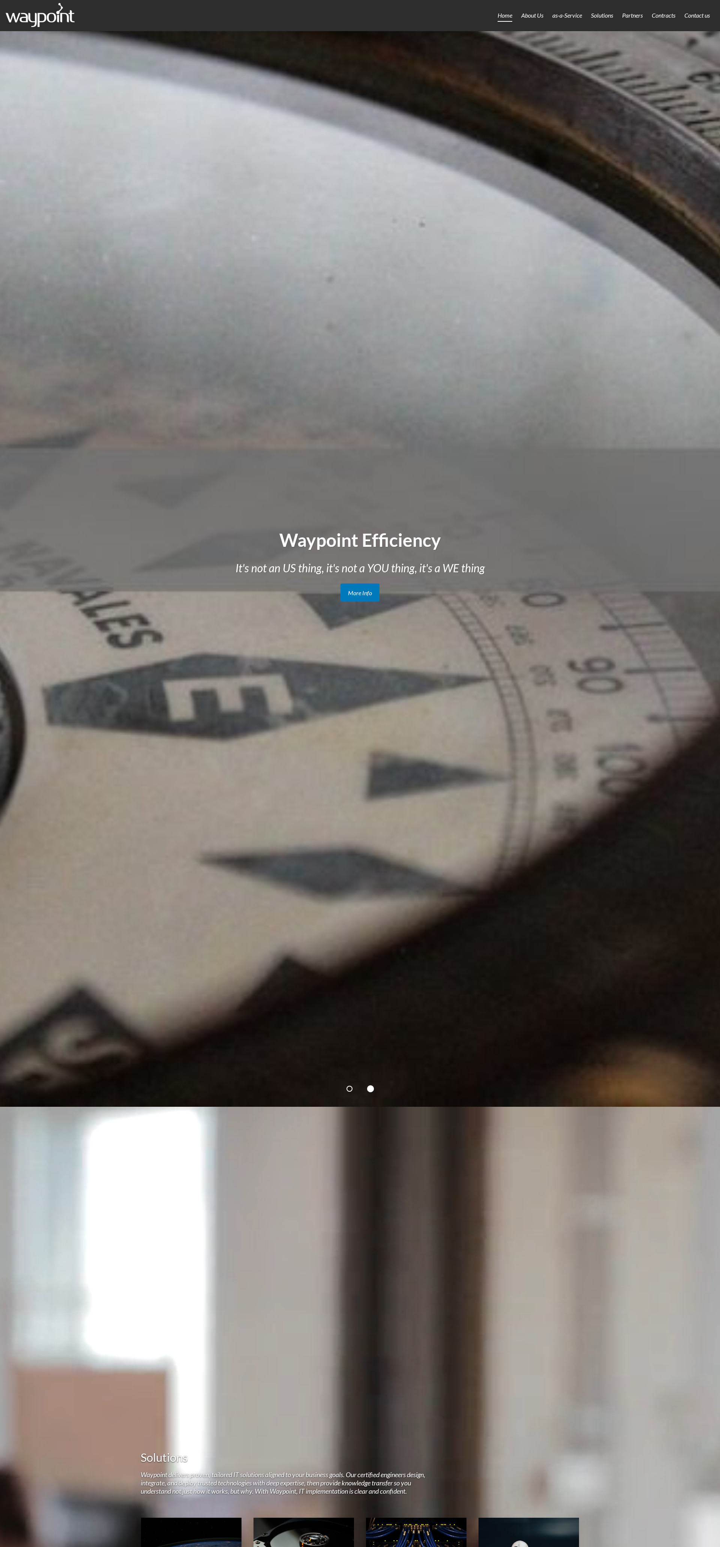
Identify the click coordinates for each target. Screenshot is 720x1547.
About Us (532, 15)
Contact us (697, 15)
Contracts (663, 15)
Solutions (602, 15)
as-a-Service (567, 15)
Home (505, 15)
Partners (632, 15)
